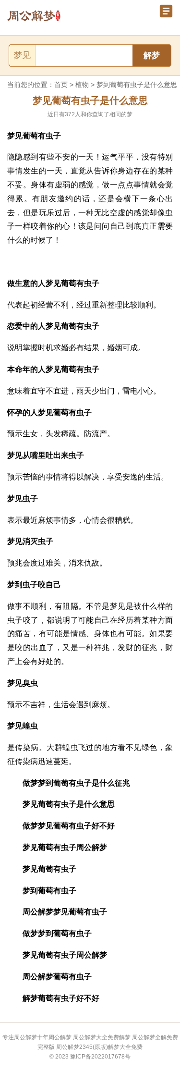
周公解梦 (60, 1037)
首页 (61, 84)
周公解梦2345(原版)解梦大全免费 (99, 1047)
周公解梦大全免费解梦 (102, 1037)
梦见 (22, 55)
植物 (82, 84)
